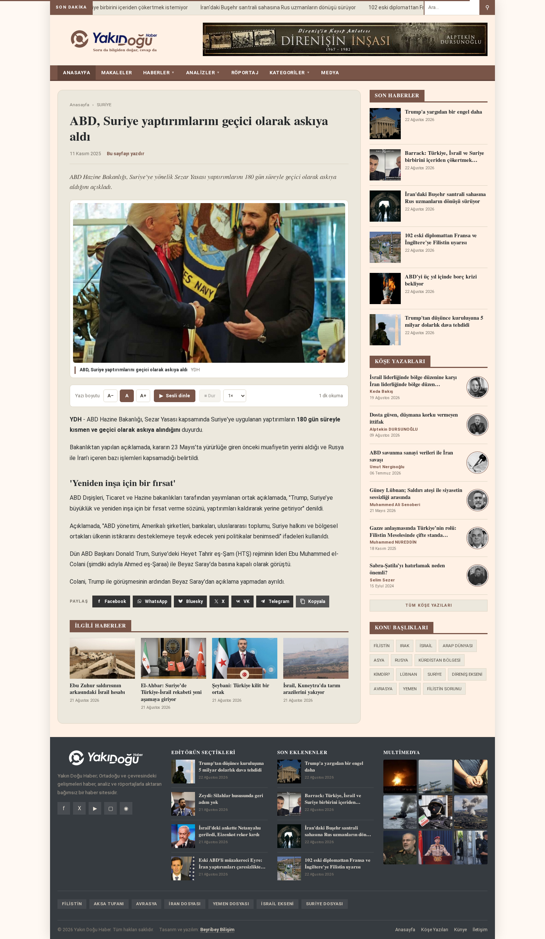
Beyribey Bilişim (217, 929)
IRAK (404, 645)
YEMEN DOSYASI (231, 903)
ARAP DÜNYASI (458, 645)
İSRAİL (426, 645)
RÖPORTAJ (244, 72)
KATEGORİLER (290, 72)
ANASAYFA (76, 72)
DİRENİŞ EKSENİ (467, 674)
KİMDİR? (382, 674)
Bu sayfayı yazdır (126, 153)
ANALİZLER (203, 72)
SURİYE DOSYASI (324, 903)
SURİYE (104, 104)
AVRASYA (383, 688)
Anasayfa (79, 104)
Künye (460, 929)
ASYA (379, 660)
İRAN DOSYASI (185, 903)
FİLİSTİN (382, 645)
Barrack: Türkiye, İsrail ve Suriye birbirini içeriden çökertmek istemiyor (97, 7)
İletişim (480, 929)
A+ (143, 395)
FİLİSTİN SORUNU (444, 688)
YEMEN (410, 688)
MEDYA (330, 72)
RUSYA (401, 660)
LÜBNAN (408, 674)
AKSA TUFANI (109, 903)
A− (110, 395)
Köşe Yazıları (434, 929)
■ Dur (209, 395)
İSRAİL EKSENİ (277, 903)
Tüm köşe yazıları (428, 605)
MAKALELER (116, 72)
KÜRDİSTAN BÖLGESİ (439, 660)
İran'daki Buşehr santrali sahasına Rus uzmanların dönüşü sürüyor (269, 7)
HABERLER (159, 72)
